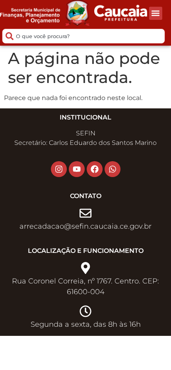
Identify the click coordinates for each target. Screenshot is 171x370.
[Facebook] (95, 169)
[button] (155, 13)
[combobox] (83, 36)
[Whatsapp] (112, 169)
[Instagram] (59, 169)
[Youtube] (77, 169)
